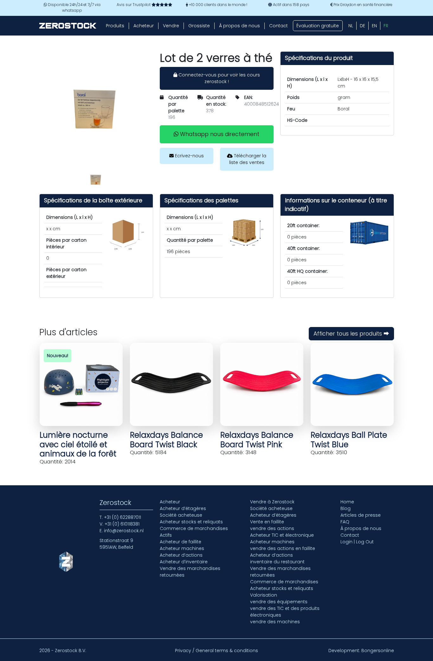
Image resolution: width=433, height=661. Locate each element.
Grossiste (199, 26)
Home (347, 502)
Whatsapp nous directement (218, 134)
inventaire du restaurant (277, 562)
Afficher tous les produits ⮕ (351, 333)
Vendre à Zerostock (272, 502)
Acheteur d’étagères (183, 508)
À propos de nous (239, 26)
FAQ (344, 522)
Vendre (171, 26)
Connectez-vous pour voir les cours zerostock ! (218, 78)
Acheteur (143, 26)
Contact (278, 26)
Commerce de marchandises (194, 528)
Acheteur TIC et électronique (282, 535)
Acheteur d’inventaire (184, 562)
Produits (115, 26)
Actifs (166, 535)
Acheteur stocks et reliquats (191, 522)
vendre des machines (275, 621)
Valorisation (263, 595)
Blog (345, 508)
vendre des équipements (278, 602)
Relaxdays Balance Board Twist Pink (256, 439)
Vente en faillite (267, 522)
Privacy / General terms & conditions (216, 650)
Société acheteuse (181, 515)
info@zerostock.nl (124, 530)
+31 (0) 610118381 (122, 524)
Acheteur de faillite (180, 542)
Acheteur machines (182, 548)
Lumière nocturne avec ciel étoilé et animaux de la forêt (78, 444)
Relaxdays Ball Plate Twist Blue (349, 439)
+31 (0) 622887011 (122, 517)
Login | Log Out (357, 542)
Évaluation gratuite (317, 26)
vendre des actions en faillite (282, 548)
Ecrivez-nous (189, 156)
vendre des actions (272, 528)
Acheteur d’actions (181, 555)
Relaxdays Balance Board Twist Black (166, 439)
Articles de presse (360, 515)
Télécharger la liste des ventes (248, 159)
